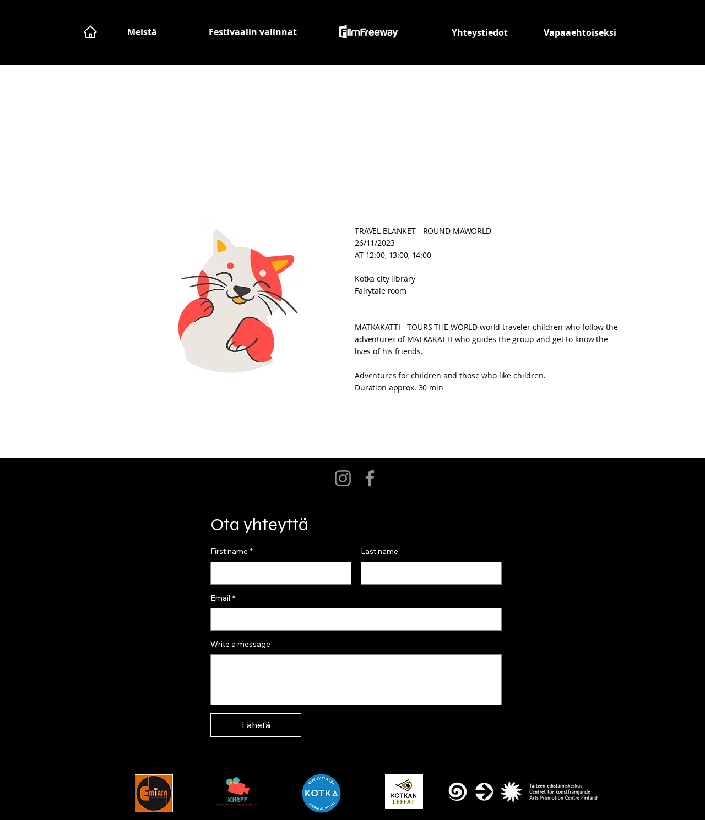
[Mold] (90, 31)
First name (231, 551)
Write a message (240, 644)
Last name (379, 551)
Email (222, 598)
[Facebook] (370, 478)
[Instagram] (343, 478)
